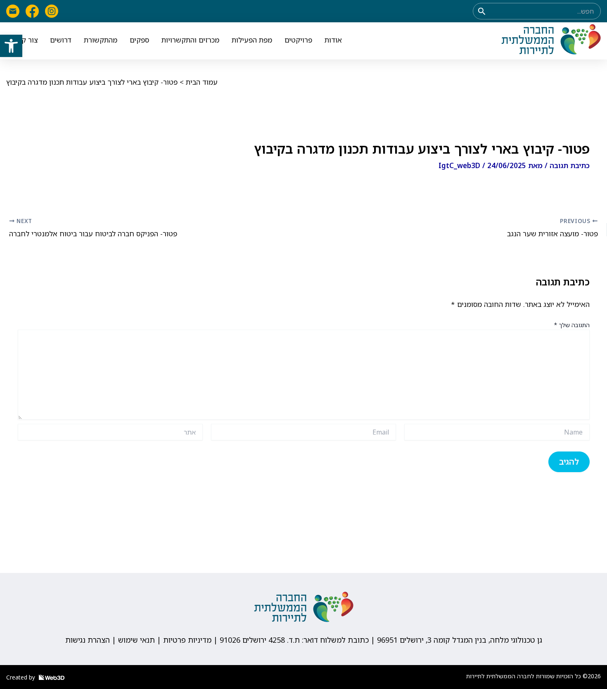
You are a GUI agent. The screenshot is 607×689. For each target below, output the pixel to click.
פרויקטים (298, 39)
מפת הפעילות (252, 39)
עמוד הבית (202, 82)
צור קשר (25, 39)
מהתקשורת (100, 39)
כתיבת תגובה (570, 165)
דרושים (60, 39)
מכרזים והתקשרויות (190, 39)
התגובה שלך (572, 325)
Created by (21, 677)
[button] (11, 46)
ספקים (139, 39)
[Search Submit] (481, 11)
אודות (333, 39)
